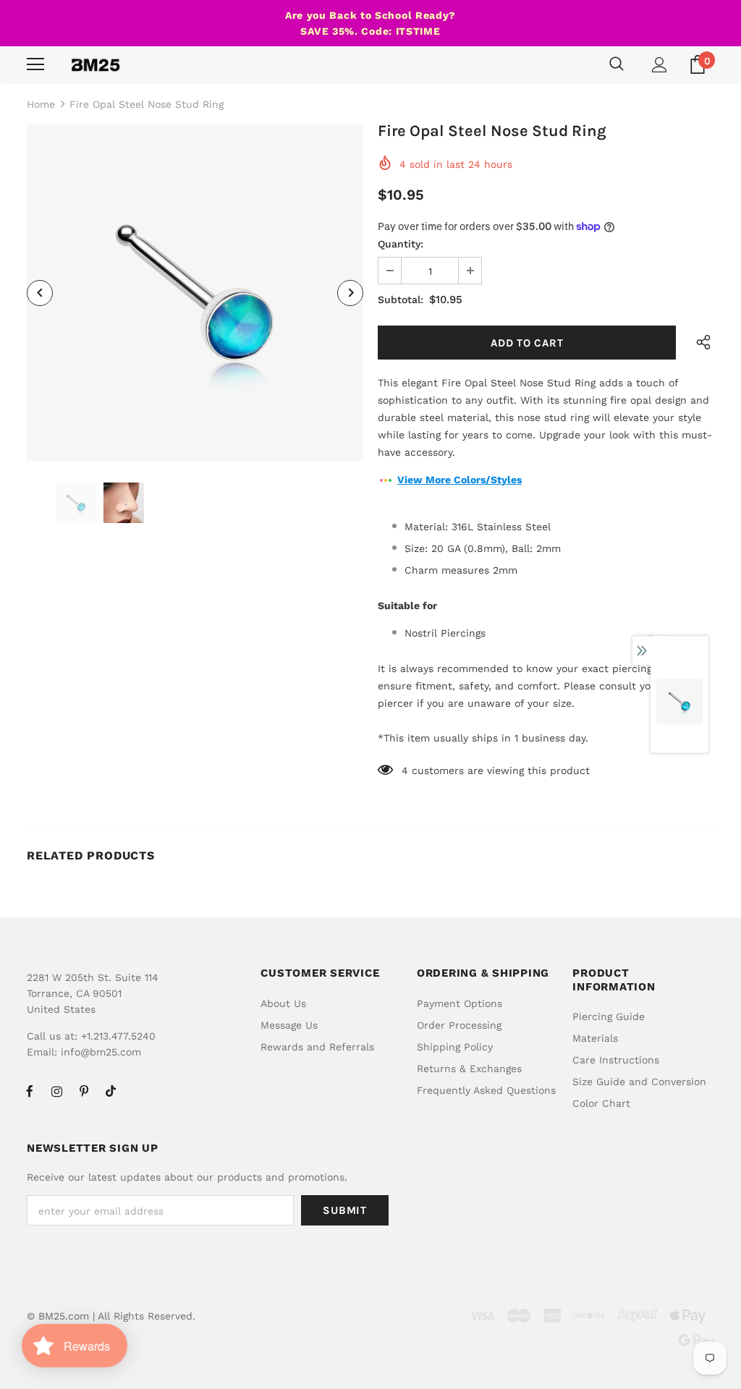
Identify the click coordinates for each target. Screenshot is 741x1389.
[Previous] (40, 293)
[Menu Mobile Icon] (35, 64)
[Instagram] (56, 1091)
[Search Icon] (616, 64)
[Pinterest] (84, 1091)
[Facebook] (30, 1091)
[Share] (699, 343)
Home (41, 104)
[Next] (350, 293)
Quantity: (400, 244)
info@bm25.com (101, 1052)
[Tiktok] (111, 1091)
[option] (195, 292)
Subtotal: (400, 299)
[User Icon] (659, 64)
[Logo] (95, 64)
